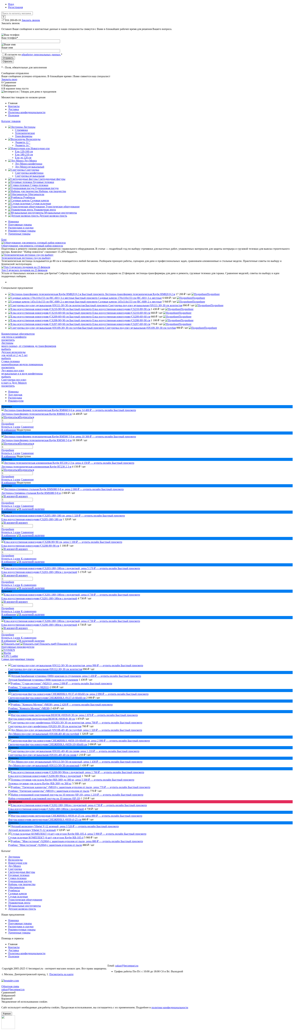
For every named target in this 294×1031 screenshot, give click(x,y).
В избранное (8, 429)
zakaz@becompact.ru (126, 965)
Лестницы (14, 856)
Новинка (13, 391)
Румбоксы (14, 890)
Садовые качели (17, 893)
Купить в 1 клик (10, 426)
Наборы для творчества (21, 884)
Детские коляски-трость (22, 908)
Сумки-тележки (17, 878)
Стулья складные (18, 896)
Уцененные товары (19, 233)
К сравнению (28, 558)
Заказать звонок (31, 20)
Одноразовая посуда (20, 881)
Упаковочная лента (19, 902)
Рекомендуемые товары (22, 230)
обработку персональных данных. (41, 54)
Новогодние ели (17, 862)
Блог (4, 239)
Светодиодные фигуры (21, 872)
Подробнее (213, 294)
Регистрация (15, 7)
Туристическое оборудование (25, 899)
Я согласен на (33, 54)
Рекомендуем (15, 400)
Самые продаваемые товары (17, 659)
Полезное (13, 115)
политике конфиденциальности (169, 1007)
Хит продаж (15, 394)
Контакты (14, 106)
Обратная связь (10, 986)
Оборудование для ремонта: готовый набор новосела (32, 245)
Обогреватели (16, 887)
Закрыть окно (9, 79)
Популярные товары (20, 224)
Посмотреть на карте (61, 974)
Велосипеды (15, 859)
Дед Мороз (14, 865)
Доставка (13, 109)
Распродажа (15, 397)
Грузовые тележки (18, 875)
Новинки (13, 221)
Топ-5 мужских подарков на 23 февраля (24, 270)
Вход (11, 4)
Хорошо (7, 1013)
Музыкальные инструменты (24, 905)
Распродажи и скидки (21, 227)
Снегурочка (15, 869)
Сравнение (27, 426)
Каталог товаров (11, 121)
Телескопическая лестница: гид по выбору (26, 257)
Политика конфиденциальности (26, 112)
